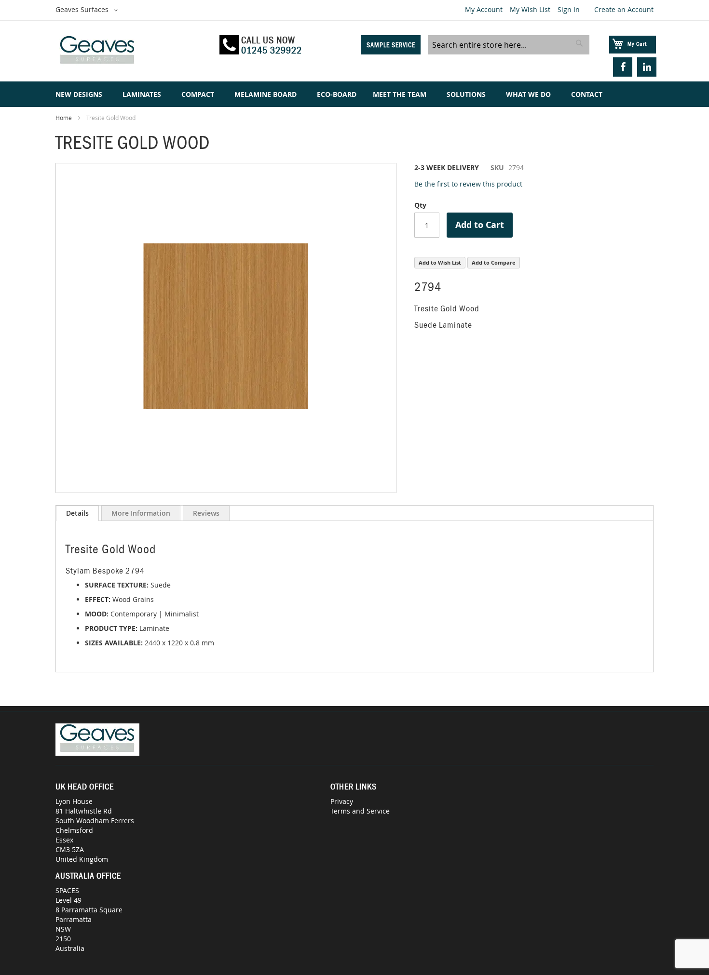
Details (77, 513)
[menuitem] (81, 94)
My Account (484, 9)
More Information (140, 513)
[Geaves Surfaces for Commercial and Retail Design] (133, 51)
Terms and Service (360, 810)
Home (63, 117)
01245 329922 (271, 50)
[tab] (77, 513)
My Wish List (530, 9)
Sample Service (391, 45)
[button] (88, 10)
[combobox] (508, 44)
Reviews (206, 513)
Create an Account (624, 9)
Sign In (569, 9)
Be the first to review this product (468, 183)
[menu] (354, 94)
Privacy (341, 801)
